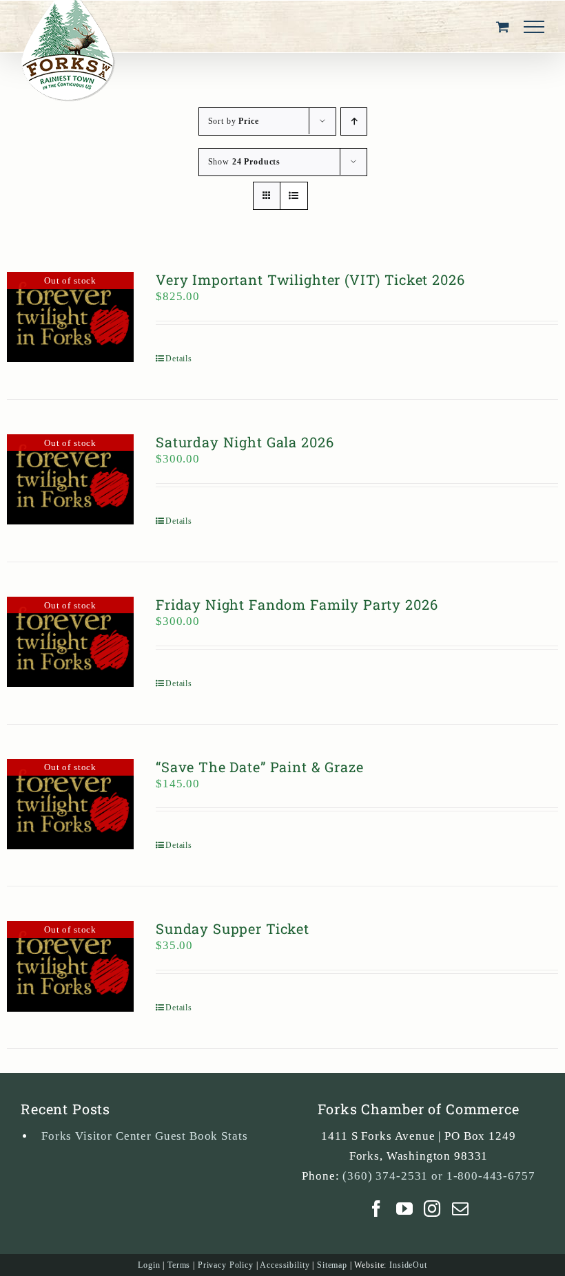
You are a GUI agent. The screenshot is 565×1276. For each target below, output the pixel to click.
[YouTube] (404, 1208)
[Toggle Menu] (534, 27)
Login (149, 1265)
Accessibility (284, 1265)
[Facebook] (376, 1208)
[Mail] (460, 1208)
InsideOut (408, 1265)
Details (178, 358)
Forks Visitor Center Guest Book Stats (144, 1135)
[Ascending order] (353, 121)
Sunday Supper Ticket (232, 928)
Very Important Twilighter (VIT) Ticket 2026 (310, 279)
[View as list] (293, 195)
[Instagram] (432, 1208)
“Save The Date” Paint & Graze (260, 767)
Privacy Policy (226, 1265)
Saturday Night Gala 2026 (244, 442)
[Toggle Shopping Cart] (503, 26)
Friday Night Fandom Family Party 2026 (297, 604)
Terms (178, 1265)
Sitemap (332, 1265)
